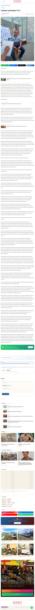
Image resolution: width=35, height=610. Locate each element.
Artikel (3, 7)
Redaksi (8, 13)
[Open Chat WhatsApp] (31, 607)
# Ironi (11, 504)
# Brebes (9, 502)
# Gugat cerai (4, 504)
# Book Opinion (4, 502)
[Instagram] (2, 607)
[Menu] (4, 1)
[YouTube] (5, 607)
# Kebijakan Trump (4, 506)
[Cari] (2, 1)
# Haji (8, 504)
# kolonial (10, 506)
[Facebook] (4, 607)
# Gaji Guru (13, 502)
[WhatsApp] (7, 607)
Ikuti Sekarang (30, 347)
